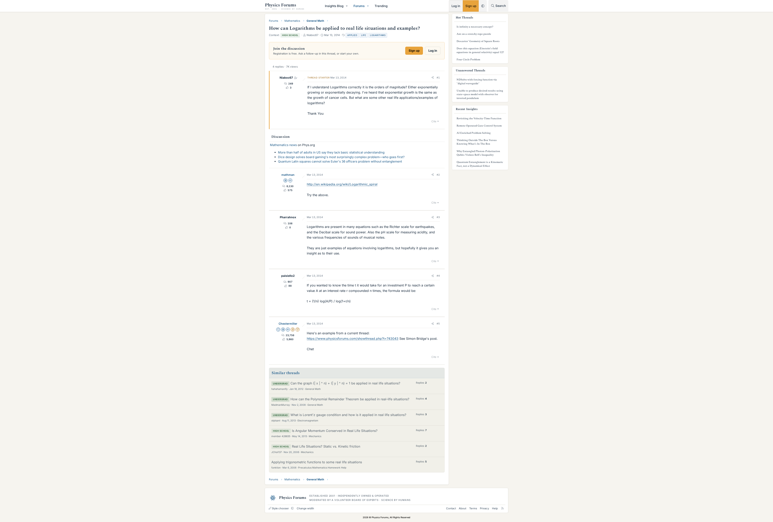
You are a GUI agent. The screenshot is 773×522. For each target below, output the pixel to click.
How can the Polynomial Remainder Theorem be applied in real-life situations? (349, 399)
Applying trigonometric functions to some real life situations (316, 462)
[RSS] (502, 508)
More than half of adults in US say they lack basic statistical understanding (331, 152)
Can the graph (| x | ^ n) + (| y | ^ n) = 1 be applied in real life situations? (345, 383)
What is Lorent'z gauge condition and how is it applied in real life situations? (348, 415)
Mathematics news (283, 145)
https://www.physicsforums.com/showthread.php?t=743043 (352, 339)
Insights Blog (334, 6)
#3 (438, 217)
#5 (438, 323)
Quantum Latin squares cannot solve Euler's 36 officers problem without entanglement (340, 161)
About (462, 508)
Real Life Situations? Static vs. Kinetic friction (326, 446)
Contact (451, 508)
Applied (352, 35)
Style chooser (280, 508)
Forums (359, 6)
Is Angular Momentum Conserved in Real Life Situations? (334, 431)
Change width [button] (305, 508)
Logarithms (377, 35)
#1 (438, 77)
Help (495, 508)
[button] (347, 6)
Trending (381, 6)
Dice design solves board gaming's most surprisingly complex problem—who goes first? (341, 157)
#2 (438, 174)
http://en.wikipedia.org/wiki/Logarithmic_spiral (342, 184)
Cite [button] (433, 121)
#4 (438, 275)
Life (363, 35)
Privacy (484, 508)
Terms (473, 508)
